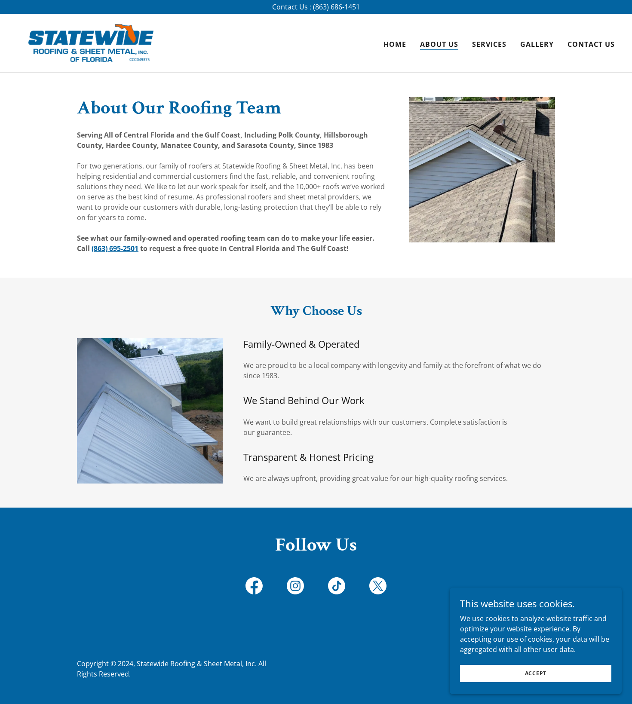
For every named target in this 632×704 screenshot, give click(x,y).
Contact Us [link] (591, 44)
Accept (536, 673)
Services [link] (489, 44)
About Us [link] (439, 44)
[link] (91, 42)
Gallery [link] (537, 44)
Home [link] (394, 44)
